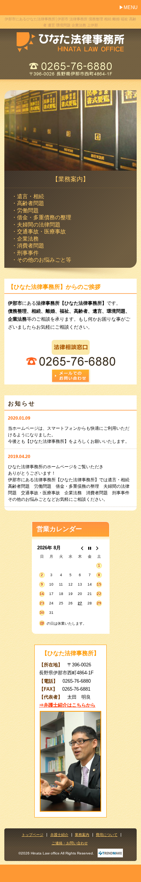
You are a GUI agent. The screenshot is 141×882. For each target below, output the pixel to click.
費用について (107, 835)
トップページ (32, 835)
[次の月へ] (99, 548)
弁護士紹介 (59, 835)
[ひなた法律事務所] (70, 39)
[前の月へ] (80, 548)
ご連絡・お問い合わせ (70, 843)
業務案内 (82, 835)
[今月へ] (89, 548)
